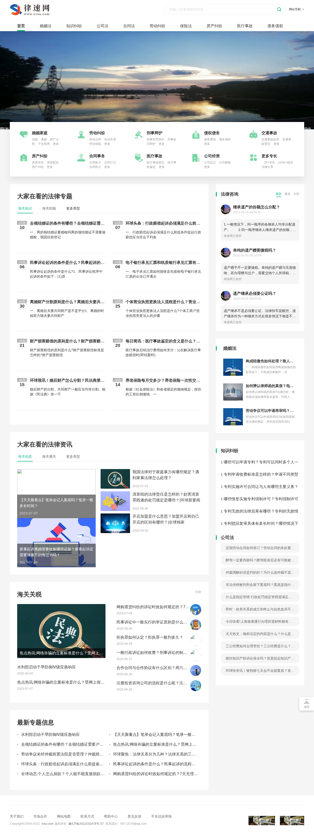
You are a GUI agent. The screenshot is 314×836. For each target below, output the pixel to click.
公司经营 (212, 156)
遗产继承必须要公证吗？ (254, 293)
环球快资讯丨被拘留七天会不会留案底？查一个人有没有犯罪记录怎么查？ (260, 672)
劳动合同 (95, 139)
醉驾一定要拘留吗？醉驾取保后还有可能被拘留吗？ (260, 561)
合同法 (129, 26)
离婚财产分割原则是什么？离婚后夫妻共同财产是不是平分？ (67, 302)
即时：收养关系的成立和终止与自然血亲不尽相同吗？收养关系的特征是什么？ (260, 610)
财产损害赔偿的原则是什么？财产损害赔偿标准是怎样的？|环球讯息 (67, 341)
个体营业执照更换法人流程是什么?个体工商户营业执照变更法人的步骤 (163, 313)
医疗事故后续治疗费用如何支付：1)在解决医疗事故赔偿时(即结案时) (163, 352)
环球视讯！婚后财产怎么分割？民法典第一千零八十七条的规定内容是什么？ (67, 380)
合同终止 (95, 167)
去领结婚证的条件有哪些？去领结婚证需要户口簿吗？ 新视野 (67, 223)
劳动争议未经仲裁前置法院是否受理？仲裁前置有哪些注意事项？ (78, 754)
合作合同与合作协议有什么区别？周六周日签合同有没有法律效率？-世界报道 (184, 668)
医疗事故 (245, 26)
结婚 (35, 139)
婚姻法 (46, 26)
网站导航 (295, 9)
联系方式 (87, 816)
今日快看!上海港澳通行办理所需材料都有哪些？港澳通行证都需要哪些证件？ (259, 623)
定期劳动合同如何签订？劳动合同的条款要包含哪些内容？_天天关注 (260, 549)
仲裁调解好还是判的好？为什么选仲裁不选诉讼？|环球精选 (260, 573)
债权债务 (212, 133)
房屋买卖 (38, 162)
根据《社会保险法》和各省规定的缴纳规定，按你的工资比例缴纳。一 (163, 391)
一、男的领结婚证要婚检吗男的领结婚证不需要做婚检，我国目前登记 (67, 234)
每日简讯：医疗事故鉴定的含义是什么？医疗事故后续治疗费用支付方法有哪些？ (163, 341)
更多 (56, 144)
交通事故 (269, 133)
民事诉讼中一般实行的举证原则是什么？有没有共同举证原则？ (171, 622)
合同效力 (95, 162)
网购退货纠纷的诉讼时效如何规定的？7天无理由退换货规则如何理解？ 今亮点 (185, 607)
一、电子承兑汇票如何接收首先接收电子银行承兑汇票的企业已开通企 (163, 274)
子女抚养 (44, 144)
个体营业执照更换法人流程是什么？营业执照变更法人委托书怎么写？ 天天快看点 (163, 302)
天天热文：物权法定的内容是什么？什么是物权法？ (260, 635)
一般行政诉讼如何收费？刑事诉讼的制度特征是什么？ (164, 652)
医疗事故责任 (155, 162)
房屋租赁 (53, 162)
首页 (21, 26)
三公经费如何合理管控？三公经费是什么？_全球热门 (259, 647)
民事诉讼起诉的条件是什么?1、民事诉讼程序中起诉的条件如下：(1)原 (66, 274)
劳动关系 (110, 139)
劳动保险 (95, 144)
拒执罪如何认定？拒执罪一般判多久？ (150, 637)
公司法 (102, 26)
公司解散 (225, 162)
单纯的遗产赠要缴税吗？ (254, 250)
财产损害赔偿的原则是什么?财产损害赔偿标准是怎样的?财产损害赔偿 (67, 352)
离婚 (44, 139)
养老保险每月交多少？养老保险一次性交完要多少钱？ (163, 380)
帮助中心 (111, 816)
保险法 (186, 26)
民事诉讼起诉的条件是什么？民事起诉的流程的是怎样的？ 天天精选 (67, 262)
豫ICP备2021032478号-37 (86, 823)
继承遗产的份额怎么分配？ (256, 207)
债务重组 (210, 139)
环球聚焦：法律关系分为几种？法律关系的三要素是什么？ (164, 754)
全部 (198, 592)
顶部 (307, 707)
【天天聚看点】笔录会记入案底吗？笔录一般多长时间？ (162, 734)
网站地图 (64, 816)
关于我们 (17, 816)
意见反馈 (134, 816)
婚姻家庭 (40, 133)
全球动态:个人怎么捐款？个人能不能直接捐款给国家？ (68, 774)
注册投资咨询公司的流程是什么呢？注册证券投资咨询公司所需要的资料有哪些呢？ (189, 683)
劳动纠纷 (157, 26)
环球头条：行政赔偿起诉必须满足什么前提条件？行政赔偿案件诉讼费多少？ (163, 223)
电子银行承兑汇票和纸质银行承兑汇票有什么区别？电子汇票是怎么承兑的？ (163, 262)
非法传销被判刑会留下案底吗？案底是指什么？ (258, 586)
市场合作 (40, 816)
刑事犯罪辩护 (155, 139)
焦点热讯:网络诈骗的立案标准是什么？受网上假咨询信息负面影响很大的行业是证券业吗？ (96, 682)
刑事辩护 (154, 133)
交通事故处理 (270, 139)
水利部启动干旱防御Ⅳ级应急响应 (46, 667)
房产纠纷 (214, 26)
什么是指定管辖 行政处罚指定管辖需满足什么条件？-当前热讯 (259, 598)
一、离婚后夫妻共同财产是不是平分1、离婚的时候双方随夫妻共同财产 (67, 313)
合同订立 (110, 162)
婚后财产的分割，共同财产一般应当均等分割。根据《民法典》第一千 (67, 391)
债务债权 (275, 26)
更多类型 (73, 208)
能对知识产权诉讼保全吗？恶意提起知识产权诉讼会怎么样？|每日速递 (260, 659)
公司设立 (210, 162)
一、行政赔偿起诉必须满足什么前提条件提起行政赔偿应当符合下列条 (163, 234)
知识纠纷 (74, 26)
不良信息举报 (161, 816)
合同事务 (97, 156)
